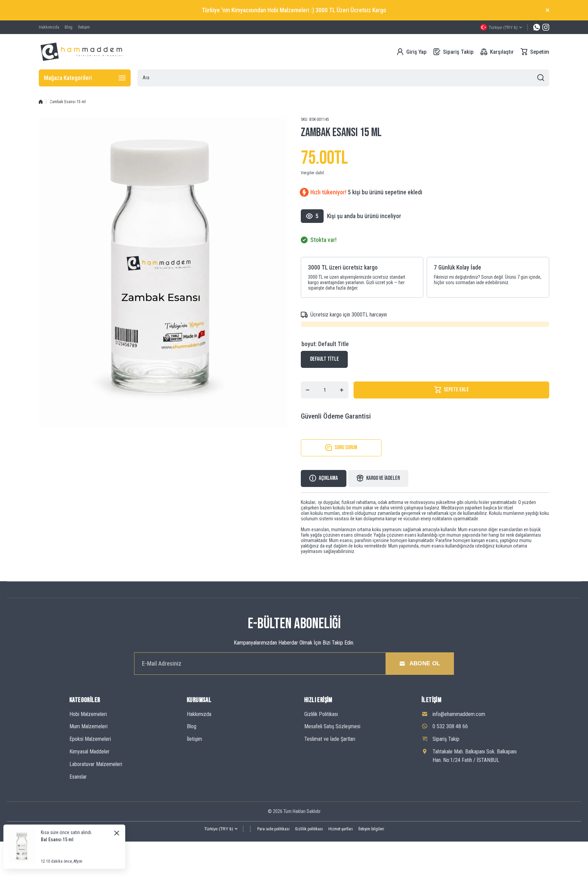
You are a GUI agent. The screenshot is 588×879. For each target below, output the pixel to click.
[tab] (378, 478)
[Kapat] (547, 10)
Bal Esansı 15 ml (57, 839)
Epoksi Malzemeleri (90, 739)
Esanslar (78, 777)
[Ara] (540, 77)
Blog (191, 726)
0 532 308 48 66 (450, 726)
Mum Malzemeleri (88, 726)
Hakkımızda (199, 714)
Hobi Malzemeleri (88, 714)
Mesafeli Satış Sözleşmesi (332, 726)
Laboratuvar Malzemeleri (95, 764)
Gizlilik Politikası (321, 714)
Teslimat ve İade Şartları (329, 739)
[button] (535, 51)
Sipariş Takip (445, 739)
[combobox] (343, 77)
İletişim (194, 739)
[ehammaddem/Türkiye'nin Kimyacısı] (81, 52)
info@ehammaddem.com (458, 714)
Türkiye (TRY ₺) (218, 829)
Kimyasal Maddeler (89, 751)
